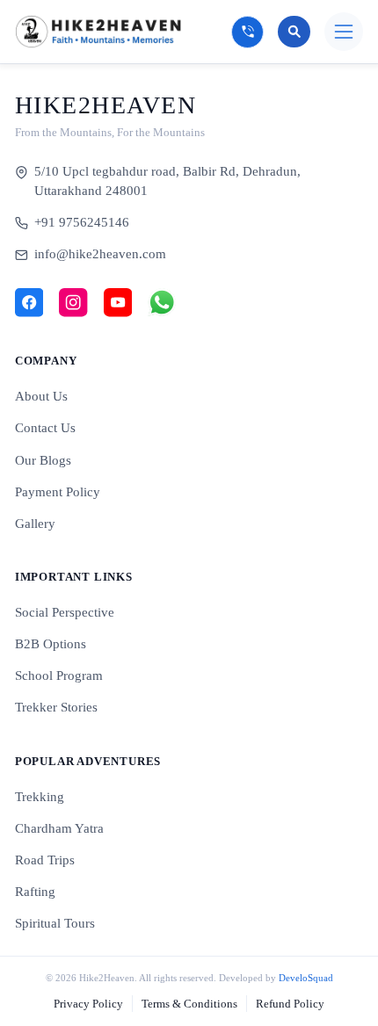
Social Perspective (64, 612)
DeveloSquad (306, 977)
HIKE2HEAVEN (106, 105)
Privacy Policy (88, 1003)
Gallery (35, 524)
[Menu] (343, 31)
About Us (41, 396)
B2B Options (50, 644)
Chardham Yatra (59, 828)
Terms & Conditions (189, 1003)
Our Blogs (43, 460)
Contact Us (45, 428)
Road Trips (45, 860)
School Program (59, 675)
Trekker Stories (56, 707)
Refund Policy (290, 1003)
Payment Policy (57, 492)
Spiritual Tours (55, 923)
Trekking (39, 797)
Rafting (35, 892)
